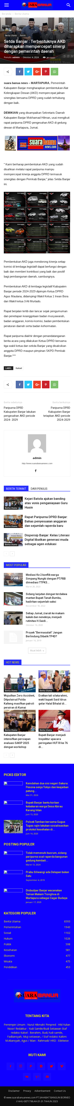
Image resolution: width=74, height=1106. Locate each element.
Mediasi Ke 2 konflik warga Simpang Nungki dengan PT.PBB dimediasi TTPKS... (46, 578)
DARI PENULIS (39, 488)
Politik (23, 35)
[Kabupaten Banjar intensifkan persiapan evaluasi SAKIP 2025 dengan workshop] (20, 721)
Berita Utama (22, 13)
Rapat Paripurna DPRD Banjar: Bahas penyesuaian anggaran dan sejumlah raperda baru (46, 521)
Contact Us (60, 1090)
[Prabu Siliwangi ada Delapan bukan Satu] (13, 877)
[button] (68, 5)
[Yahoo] (37, 1077)
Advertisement (42, 1090)
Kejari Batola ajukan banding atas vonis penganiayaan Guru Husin (46, 503)
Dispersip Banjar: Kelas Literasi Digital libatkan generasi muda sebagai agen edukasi (47, 539)
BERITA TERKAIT (16, 488)
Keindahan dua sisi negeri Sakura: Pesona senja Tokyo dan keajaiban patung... (47, 787)
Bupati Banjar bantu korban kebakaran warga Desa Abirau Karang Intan (44, 806)
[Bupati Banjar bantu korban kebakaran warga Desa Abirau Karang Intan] (13, 807)
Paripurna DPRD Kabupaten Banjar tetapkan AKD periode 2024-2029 (56, 413)
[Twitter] (51, 1066)
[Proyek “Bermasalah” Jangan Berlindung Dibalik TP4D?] (13, 637)
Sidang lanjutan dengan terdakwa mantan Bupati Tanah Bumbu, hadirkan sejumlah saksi (46, 598)
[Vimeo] (61, 1066)
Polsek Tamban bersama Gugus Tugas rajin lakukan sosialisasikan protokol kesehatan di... (47, 825)
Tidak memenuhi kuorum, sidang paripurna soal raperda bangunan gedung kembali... (47, 856)
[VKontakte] (27, 1077)
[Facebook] (37, 471)
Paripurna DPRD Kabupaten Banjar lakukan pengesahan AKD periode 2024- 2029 (20, 413)
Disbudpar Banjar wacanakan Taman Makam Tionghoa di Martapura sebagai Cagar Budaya (46, 894)
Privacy (27, 1090)
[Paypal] (31, 1066)
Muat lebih (35, 650)
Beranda (6, 13)
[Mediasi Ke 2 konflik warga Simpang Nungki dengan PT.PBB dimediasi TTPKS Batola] (13, 579)
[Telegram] (41, 1066)
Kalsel (19, 368)
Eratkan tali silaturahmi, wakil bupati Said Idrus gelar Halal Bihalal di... (53, 699)
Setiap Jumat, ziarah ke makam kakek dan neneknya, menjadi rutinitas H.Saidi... (45, 617)
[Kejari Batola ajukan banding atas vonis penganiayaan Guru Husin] (13, 503)
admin (16, 57)
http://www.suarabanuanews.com (37, 463)
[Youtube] (47, 1077)
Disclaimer (14, 1090)
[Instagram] (20, 1066)
